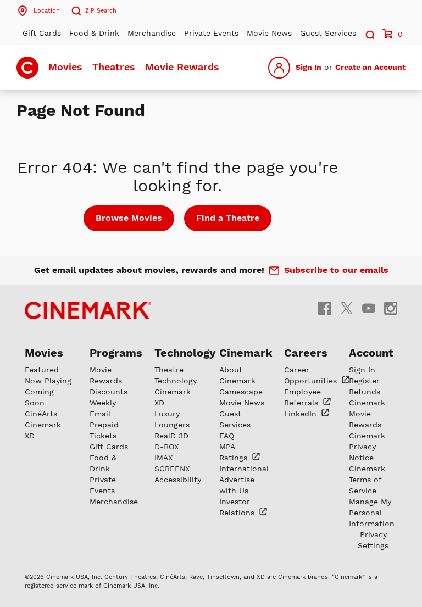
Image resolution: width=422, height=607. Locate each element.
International (244, 468)
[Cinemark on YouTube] (368, 307)
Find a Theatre (227, 218)
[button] (369, 33)
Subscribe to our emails (336, 270)
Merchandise (151, 33)
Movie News (269, 33)
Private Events (211, 33)
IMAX (163, 457)
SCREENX (172, 468)
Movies (65, 67)
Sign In (308, 67)
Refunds (364, 391)
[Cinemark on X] (346, 307)
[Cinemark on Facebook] (324, 307)
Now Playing (48, 380)
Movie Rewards (182, 67)
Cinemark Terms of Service (367, 479)
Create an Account (370, 67)
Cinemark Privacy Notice (367, 446)
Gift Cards (42, 33)
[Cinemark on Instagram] (390, 307)
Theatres (113, 67)
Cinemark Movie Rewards (367, 413)
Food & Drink (94, 33)
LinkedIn (301, 413)
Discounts (108, 391)
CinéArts (41, 413)
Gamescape (241, 391)
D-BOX (166, 446)
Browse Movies (129, 218)
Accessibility (177, 479)
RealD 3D (171, 435)
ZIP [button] (100, 10)
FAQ (226, 435)
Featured (42, 369)
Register (364, 380)
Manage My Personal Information (372, 512)
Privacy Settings (373, 540)
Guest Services (328, 33)
